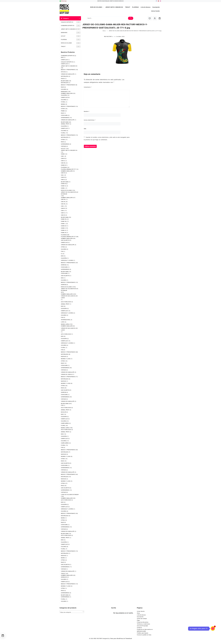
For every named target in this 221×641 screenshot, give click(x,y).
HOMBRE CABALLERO (67, 93)
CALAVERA (64, 95)
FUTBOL (63, 102)
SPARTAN (63, 265)
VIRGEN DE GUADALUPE (67, 74)
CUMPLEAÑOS (65, 423)
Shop (138, 613)
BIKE (62, 57)
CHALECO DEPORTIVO (67, 22)
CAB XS (63, 172)
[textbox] (72, 612)
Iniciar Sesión (141, 611)
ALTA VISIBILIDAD (66, 301)
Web (85, 128)
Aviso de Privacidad (142, 625)
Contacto (139, 627)
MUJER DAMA (65, 80)
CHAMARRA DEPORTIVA (67, 25)
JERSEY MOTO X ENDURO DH (69, 29)
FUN (62, 251)
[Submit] (130, 18)
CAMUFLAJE (64, 59)
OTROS (63, 108)
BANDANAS (64, 32)
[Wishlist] (150, 18)
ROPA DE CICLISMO (66, 43)
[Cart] (160, 18)
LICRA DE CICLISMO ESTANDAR (70, 494)
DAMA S (63, 154)
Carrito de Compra (142, 618)
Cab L (62, 175)
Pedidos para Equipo (142, 633)
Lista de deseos (141, 615)
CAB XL (63, 160)
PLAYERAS (64, 39)
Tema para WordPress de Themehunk (121, 638)
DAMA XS (63, 232)
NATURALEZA (64, 76)
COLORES (63, 89)
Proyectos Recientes (142, 622)
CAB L (62, 156)
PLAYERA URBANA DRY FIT (68, 169)
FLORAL (63, 132)
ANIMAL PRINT (65, 124)
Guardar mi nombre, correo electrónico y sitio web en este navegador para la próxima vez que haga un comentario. (107, 138)
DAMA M (63, 165)
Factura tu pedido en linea (144, 634)
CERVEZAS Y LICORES (67, 260)
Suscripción (140, 616)
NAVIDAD (63, 356)
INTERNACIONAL (65, 319)
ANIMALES (64, 577)
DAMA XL (63, 185)
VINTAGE (63, 146)
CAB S (62, 210)
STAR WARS (64, 115)
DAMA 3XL (64, 221)
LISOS (62, 322)
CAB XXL (63, 199)
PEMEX (63, 111)
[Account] (155, 18)
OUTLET (63, 36)
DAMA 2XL (64, 219)
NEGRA (63, 518)
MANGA (63, 104)
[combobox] (72, 611)
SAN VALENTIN (65, 240)
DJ (62, 253)
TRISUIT (63, 46)
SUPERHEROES (65, 117)
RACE (62, 87)
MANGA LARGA (65, 324)
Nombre (86, 111)
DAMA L (63, 188)
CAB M (63, 158)
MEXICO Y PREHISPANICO (68, 69)
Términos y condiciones (143, 624)
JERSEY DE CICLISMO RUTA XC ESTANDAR (69, 193)
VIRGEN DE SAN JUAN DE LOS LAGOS (69, 296)
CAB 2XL (63, 201)
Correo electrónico (89, 120)
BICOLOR (63, 412)
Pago (138, 620)
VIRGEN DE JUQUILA (66, 374)
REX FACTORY (108, 36)
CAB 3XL (63, 163)
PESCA (63, 78)
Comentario (88, 87)
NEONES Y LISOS (65, 358)
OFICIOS (63, 71)
